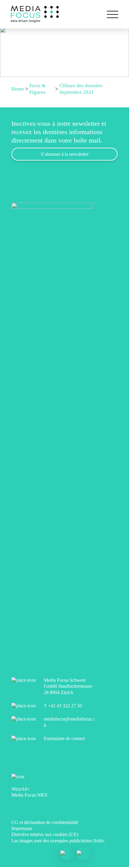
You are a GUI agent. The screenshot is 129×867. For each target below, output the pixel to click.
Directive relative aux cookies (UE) (44, 834)
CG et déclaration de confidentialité (44, 822)
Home (17, 89)
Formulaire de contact (64, 738)
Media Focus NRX (29, 795)
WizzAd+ (20, 789)
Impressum (21, 828)
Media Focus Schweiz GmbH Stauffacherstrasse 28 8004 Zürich (68, 686)
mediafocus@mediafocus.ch (69, 721)
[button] (112, 14)
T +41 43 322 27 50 (63, 705)
